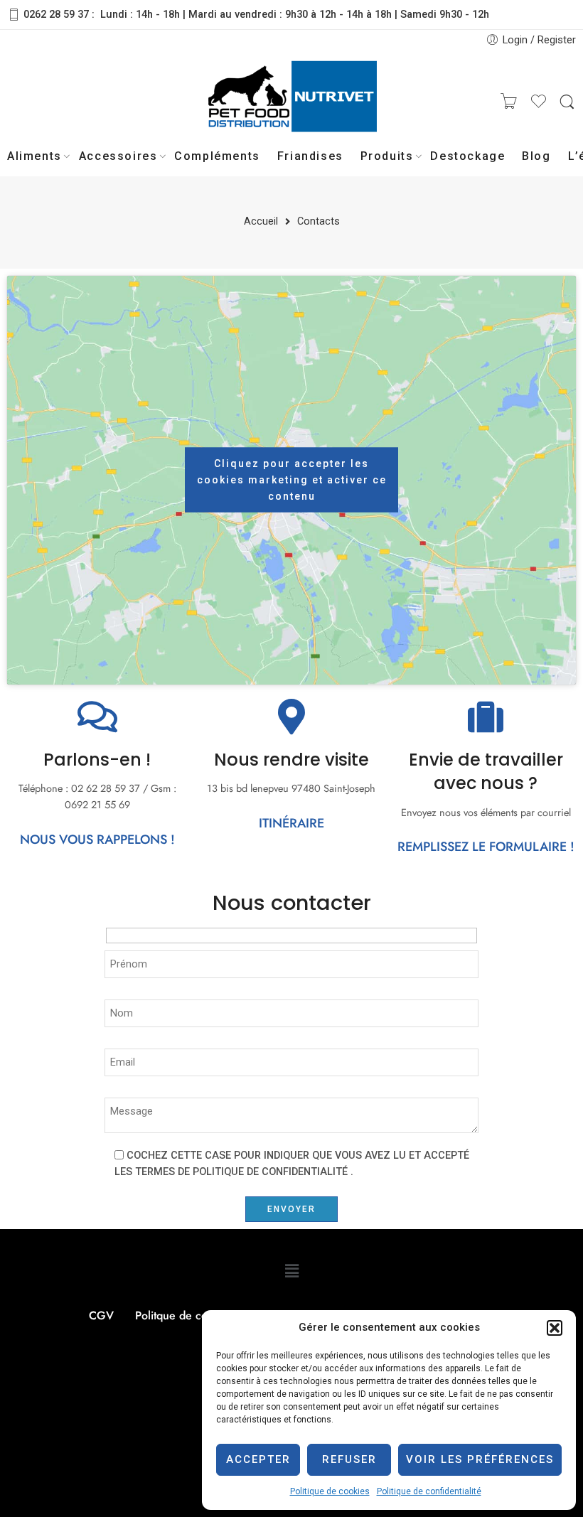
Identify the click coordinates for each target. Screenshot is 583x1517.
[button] (554, 1328)
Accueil (261, 222)
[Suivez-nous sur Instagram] (99, 102)
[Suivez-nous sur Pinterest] (71, 102)
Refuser (349, 1459)
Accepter (258, 1459)
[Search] (567, 102)
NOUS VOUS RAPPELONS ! (97, 839)
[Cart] (509, 103)
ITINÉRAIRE (291, 823)
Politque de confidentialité (200, 1315)
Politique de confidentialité (429, 1491)
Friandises (310, 156)
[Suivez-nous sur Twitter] (14, 102)
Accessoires (118, 156)
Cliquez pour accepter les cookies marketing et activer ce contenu (292, 480)
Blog (536, 156)
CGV (101, 1315)
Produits (387, 156)
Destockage (467, 156)
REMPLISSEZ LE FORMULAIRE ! (485, 846)
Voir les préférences (480, 1459)
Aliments (34, 156)
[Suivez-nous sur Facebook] (43, 102)
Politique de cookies (330, 1491)
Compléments (217, 156)
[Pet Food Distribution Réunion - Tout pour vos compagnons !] (291, 103)
